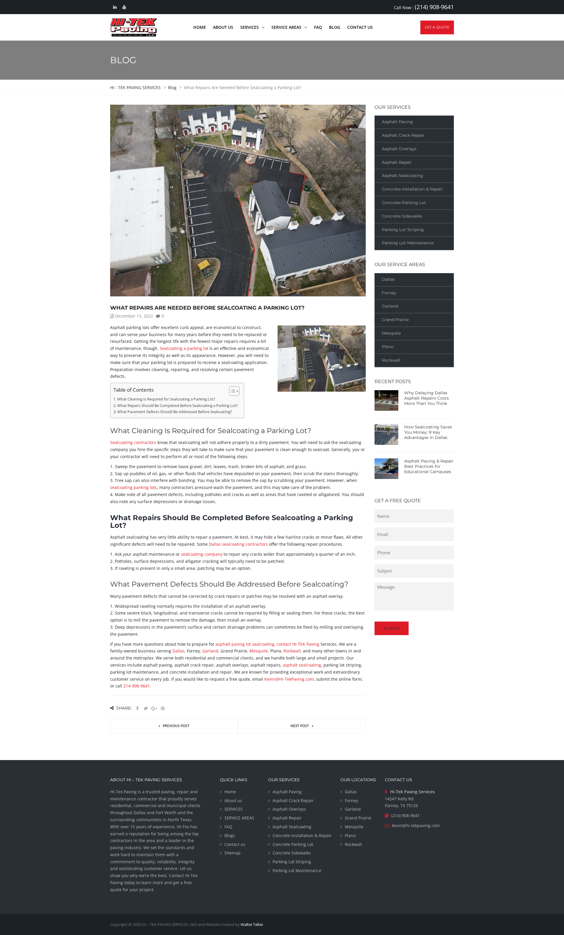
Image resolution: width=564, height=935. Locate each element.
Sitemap (232, 853)
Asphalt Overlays (399, 148)
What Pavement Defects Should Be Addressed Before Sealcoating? (174, 411)
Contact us (234, 844)
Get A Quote (437, 27)
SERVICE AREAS (239, 818)
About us (233, 800)
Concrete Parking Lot (404, 202)
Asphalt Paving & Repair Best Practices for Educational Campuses (429, 466)
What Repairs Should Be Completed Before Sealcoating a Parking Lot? (177, 405)
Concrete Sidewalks (402, 216)
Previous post (176, 725)
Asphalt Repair (397, 162)
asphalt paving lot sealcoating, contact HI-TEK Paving (267, 644)
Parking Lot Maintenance (408, 243)
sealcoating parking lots (133, 487)
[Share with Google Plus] (154, 708)
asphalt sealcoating (302, 665)
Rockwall (292, 651)
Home (230, 791)
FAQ (228, 826)
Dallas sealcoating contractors (238, 544)
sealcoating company (201, 554)
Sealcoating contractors (133, 442)
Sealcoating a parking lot (184, 348)
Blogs (229, 835)
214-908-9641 (136, 686)
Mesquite (258, 651)
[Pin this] (163, 708)
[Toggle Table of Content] (231, 391)
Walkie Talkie (252, 924)
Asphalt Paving (397, 121)
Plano (388, 346)
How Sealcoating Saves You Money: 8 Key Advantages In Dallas (428, 432)
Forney (389, 292)
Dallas (178, 651)
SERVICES (233, 809)
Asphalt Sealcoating (402, 175)
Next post (300, 725)
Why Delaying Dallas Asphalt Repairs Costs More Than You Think (426, 398)
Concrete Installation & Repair (412, 189)
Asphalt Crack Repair (403, 135)
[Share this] (137, 708)
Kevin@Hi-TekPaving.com (289, 679)
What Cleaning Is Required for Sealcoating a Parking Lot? (166, 399)
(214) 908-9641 (434, 7)
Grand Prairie (395, 319)
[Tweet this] (146, 708)
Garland (210, 651)
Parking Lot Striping (403, 229)
